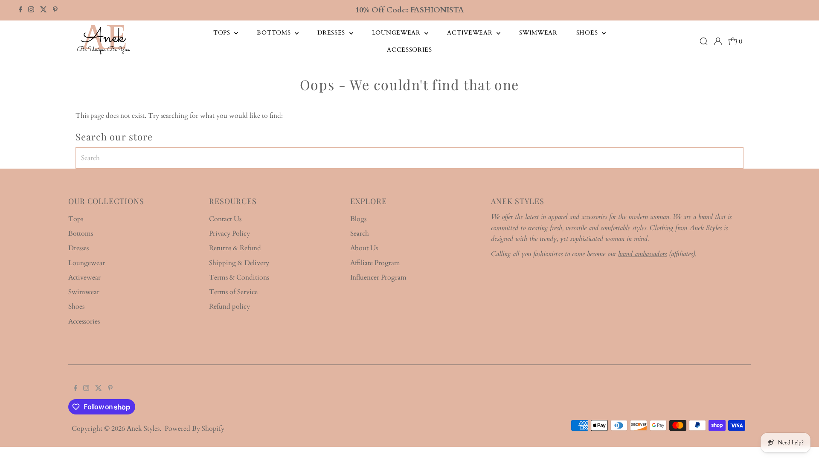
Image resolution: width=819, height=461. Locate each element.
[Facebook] (20, 10)
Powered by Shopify (194, 428)
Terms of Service (233, 292)
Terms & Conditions (239, 277)
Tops (222, 33)
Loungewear (397, 33)
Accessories (409, 50)
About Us (364, 248)
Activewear (470, 33)
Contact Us (225, 219)
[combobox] (410, 158)
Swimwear (538, 33)
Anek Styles (143, 428)
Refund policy (229, 306)
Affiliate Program (375, 263)
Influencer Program (378, 277)
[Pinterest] (55, 10)
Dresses (332, 33)
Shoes (588, 33)
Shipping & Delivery (239, 263)
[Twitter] (43, 10)
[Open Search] (704, 41)
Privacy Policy (229, 233)
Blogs (358, 219)
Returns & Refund (235, 248)
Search (359, 233)
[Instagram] (31, 10)
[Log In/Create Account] (718, 41)
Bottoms (275, 33)
